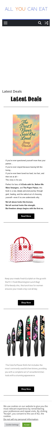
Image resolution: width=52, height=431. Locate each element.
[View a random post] (46, 23)
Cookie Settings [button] (12, 424)
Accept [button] (27, 424)
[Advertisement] (26, 53)
